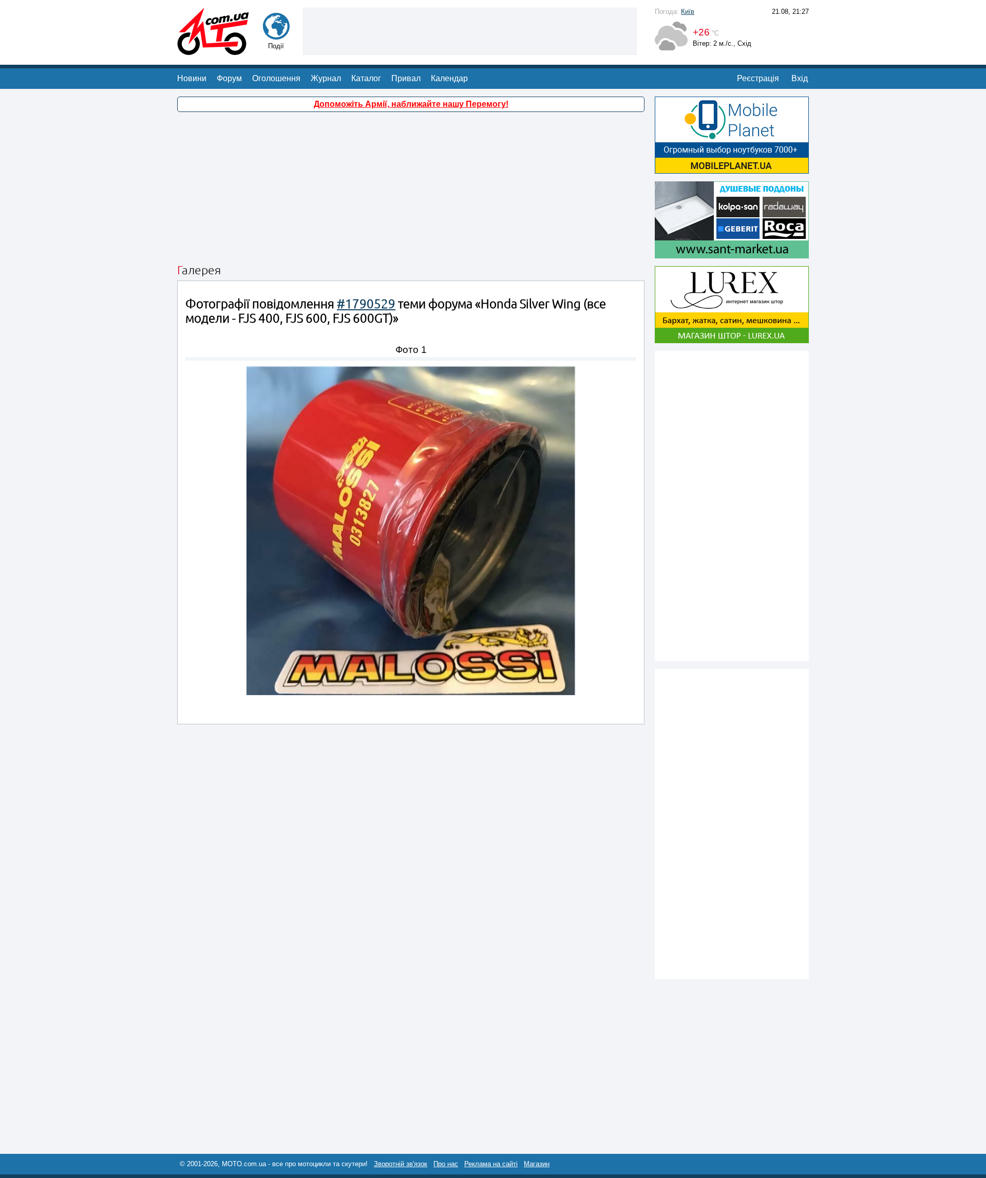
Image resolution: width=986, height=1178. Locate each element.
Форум (229, 78)
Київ (687, 11)
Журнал (326, 78)
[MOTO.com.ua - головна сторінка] (213, 50)
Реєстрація (758, 78)
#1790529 (366, 304)
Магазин (536, 1164)
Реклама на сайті (491, 1164)
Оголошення (276, 78)
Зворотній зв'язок (400, 1164)
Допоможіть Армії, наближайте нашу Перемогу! (411, 104)
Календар (449, 78)
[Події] (276, 34)
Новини (191, 78)
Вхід (799, 78)
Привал (406, 78)
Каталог (366, 78)
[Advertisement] (470, 30)
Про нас (445, 1164)
